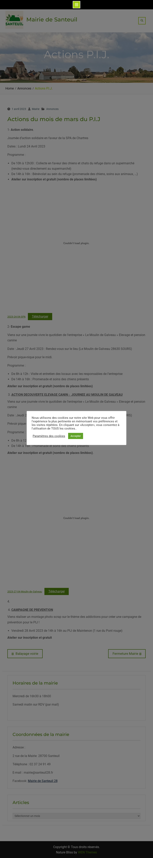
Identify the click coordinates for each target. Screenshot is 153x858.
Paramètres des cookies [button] (49, 436)
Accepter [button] (76, 435)
